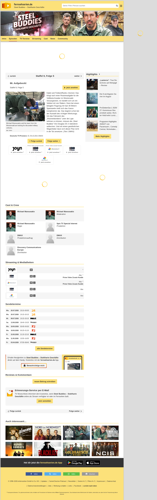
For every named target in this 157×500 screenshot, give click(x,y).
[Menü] (121, 5)
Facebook (77, 486)
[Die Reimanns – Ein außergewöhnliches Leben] (19, 433)
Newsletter (72, 481)
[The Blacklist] (47, 449)
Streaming (36, 39)
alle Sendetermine (44, 349)
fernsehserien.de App (51, 462)
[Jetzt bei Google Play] (75, 462)
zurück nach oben (90, 486)
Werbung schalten (60, 486)
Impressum (101, 481)
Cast (46, 39)
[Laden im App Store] (92, 462)
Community (63, 39)
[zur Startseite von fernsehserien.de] (6, 6)
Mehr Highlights (102, 136)
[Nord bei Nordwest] (47, 433)
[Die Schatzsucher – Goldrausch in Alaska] (76, 449)
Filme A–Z (91, 481)
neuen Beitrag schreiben (44, 382)
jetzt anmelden (44, 401)
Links (70, 486)
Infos (4, 39)
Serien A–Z (82, 481)
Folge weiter (74, 411)
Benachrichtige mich (35, 366)
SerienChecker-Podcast (57, 481)
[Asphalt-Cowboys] (19, 449)
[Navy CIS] (105, 449)
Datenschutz (111, 481)
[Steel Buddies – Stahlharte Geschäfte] (73, 362)
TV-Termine (24, 39)
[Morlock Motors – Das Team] (76, 433)
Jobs (49, 486)
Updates (44, 481)
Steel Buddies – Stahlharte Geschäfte (29, 7)
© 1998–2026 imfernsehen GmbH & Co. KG (23, 481)
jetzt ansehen (72, 88)
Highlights (91, 74)
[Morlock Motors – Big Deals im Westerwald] (105, 433)
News (52, 39)
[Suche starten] (117, 6)
